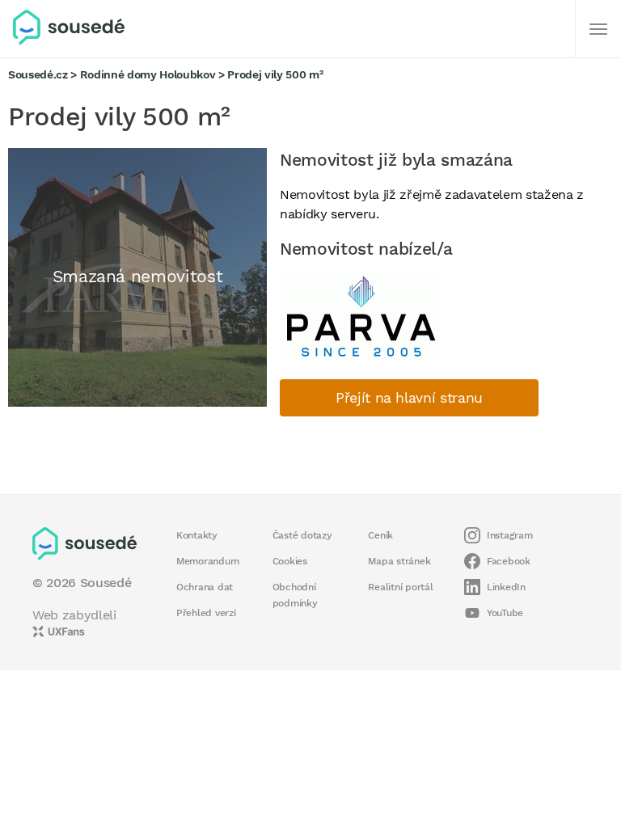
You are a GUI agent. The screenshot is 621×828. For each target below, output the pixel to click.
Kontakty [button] (197, 535)
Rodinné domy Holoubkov (148, 74)
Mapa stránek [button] (399, 561)
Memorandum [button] (207, 561)
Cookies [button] (289, 561)
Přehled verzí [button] (206, 613)
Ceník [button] (380, 535)
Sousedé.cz (38, 74)
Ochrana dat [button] (204, 587)
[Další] (598, 29)
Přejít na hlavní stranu (409, 398)
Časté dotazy (302, 535)
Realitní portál (400, 587)
